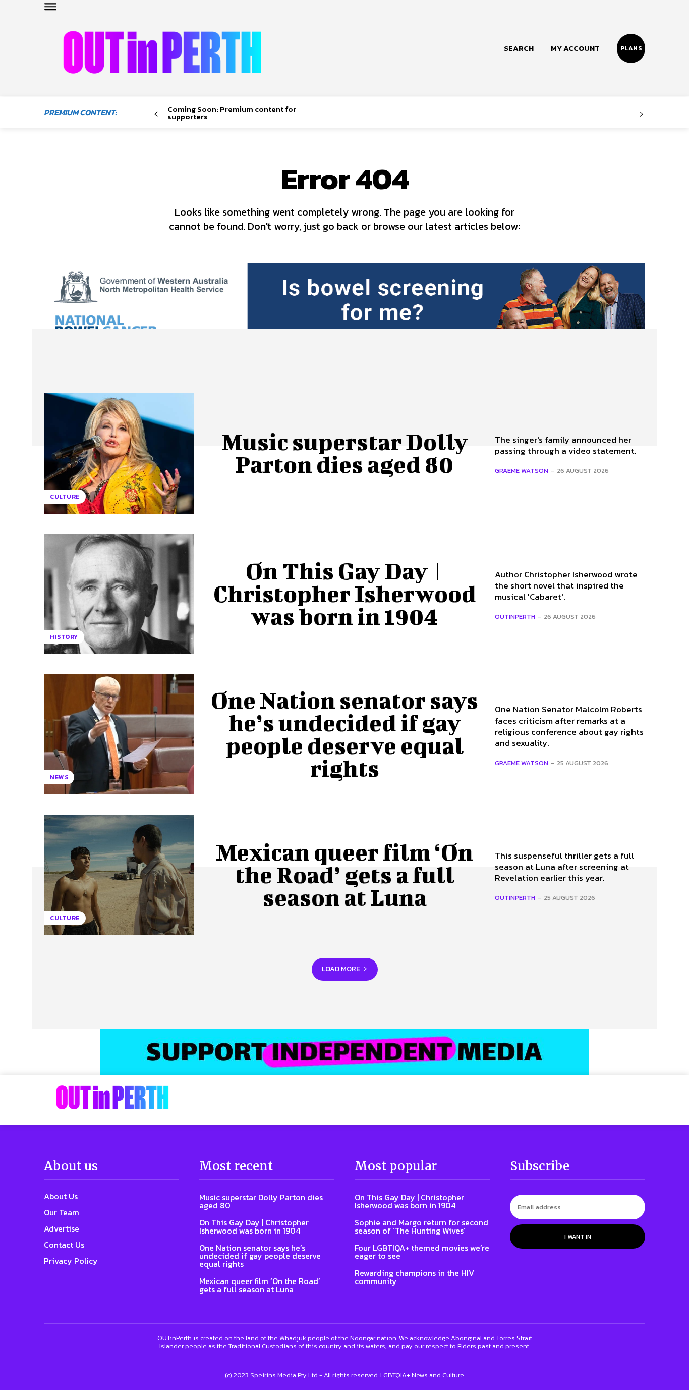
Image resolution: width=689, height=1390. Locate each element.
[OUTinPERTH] (162, 52)
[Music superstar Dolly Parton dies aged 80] (119, 453)
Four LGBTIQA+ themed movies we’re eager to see (422, 1252)
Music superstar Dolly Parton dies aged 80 (344, 453)
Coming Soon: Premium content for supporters (231, 112)
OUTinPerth (515, 616)
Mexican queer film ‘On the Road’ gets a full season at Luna (344, 875)
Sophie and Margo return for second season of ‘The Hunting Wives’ (421, 1226)
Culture (65, 496)
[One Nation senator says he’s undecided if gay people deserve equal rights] (119, 734)
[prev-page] (156, 114)
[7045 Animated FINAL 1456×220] (344, 308)
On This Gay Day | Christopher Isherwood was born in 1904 (344, 593)
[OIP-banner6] (344, 1052)
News (59, 777)
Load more (341, 969)
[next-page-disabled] (641, 114)
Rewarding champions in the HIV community (414, 1277)
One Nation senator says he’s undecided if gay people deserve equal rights (344, 734)
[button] (519, 48)
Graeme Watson (521, 470)
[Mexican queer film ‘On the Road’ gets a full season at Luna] (119, 875)
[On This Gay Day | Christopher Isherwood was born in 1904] (119, 594)
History (64, 636)
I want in (577, 1236)
